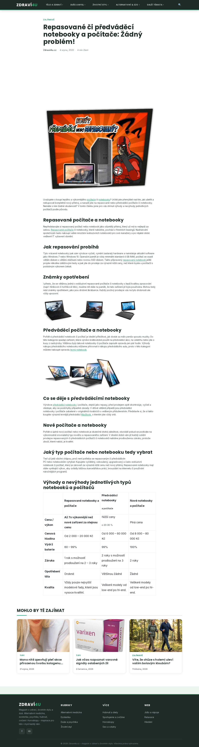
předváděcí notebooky (65, 404)
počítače (91, 199)
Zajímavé (49, 19)
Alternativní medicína (71, 712)
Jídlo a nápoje (151, 712)
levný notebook (78, 349)
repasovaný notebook (134, 260)
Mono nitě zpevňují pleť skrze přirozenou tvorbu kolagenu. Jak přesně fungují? (41, 663)
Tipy (22, 655)
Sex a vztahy (109, 726)
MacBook (86, 414)
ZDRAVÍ (26, 5)
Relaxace (149, 717)
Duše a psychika (69, 722)
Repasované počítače (62, 229)
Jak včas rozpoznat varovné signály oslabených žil (97, 661)
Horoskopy (108, 722)
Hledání (148, 722)
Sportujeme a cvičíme (114, 717)
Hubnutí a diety (110, 712)
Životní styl (66, 726)
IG (29, 731)
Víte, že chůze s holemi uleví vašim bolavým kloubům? (152, 661)
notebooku (104, 199)
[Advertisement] (99, 78)
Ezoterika (65, 717)
